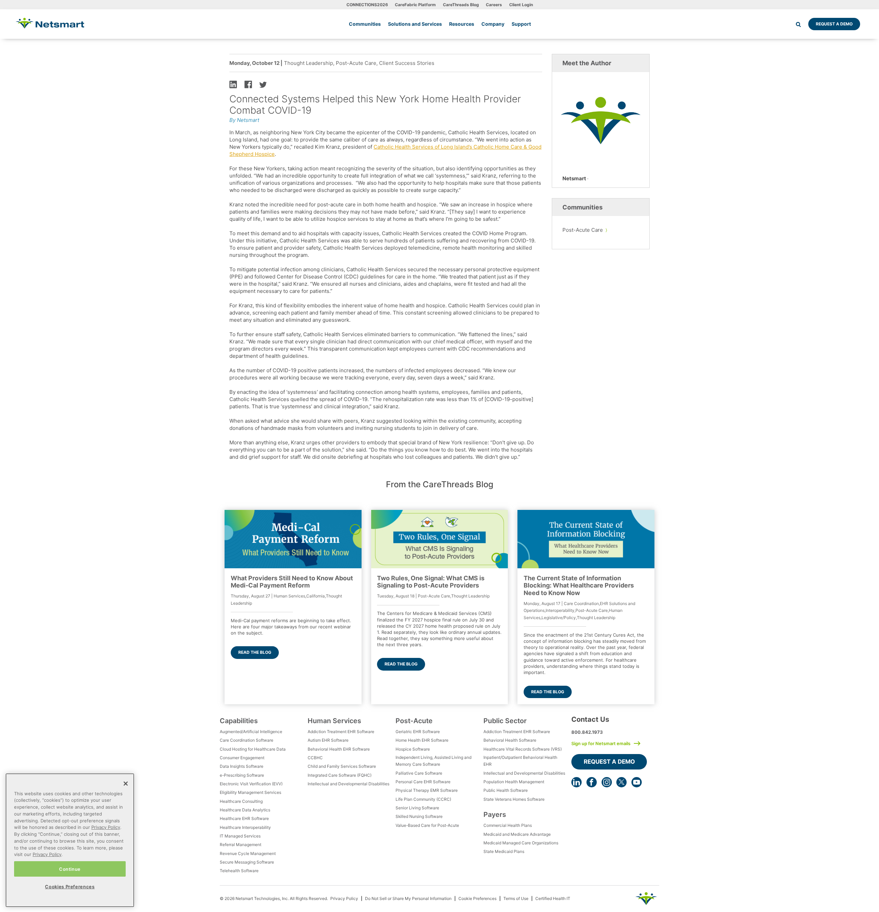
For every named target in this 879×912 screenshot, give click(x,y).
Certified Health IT (552, 898)
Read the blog (254, 652)
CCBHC (315, 757)
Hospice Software (413, 749)
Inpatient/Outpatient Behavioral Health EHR (520, 761)
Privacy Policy (344, 898)
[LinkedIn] (576, 782)
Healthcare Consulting (241, 801)
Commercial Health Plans (507, 825)
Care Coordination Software (246, 740)
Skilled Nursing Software (419, 816)
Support (521, 24)
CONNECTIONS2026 (367, 4)
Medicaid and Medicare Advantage (517, 834)
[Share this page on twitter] (263, 84)
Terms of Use (515, 898)
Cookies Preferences (69, 886)
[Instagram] (607, 782)
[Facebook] (591, 782)
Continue (70, 868)
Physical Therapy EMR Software (427, 790)
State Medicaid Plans (503, 851)
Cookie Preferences (477, 898)
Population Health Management (513, 781)
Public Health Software (505, 790)
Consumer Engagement (242, 757)
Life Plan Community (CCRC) (423, 799)
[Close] (125, 783)
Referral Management (240, 844)
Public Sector (505, 721)
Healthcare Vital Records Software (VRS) (522, 749)
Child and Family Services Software (342, 766)
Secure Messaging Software (247, 862)
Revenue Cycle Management (248, 853)
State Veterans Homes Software (514, 799)
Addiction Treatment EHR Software (341, 731)
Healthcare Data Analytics (245, 809)
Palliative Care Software (419, 773)
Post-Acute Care (582, 230)
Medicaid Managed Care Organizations (520, 842)
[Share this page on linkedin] (233, 84)
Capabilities (239, 721)
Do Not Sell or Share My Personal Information (408, 898)
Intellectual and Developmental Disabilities (348, 783)
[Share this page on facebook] (248, 84)
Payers (494, 814)
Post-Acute (414, 721)
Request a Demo (834, 23)
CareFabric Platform (415, 4)
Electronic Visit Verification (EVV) (251, 783)
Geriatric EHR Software (418, 731)
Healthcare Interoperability (245, 827)
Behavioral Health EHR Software (339, 749)
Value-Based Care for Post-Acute (427, 825)
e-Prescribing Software (242, 775)
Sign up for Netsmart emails (600, 743)
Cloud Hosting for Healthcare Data (253, 749)
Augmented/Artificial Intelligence (251, 731)
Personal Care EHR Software (423, 781)
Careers (494, 4)
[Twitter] (621, 782)
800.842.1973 (587, 732)
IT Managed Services (240, 836)
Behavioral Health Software (509, 740)
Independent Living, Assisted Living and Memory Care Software (433, 761)
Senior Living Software (417, 807)
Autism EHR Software (328, 740)
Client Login (521, 4)
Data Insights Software (241, 766)
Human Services (334, 721)
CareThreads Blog (461, 4)
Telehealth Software (239, 870)
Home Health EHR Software (422, 740)
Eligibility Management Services (250, 792)
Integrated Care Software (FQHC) (340, 775)
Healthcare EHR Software (244, 818)
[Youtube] (636, 782)
